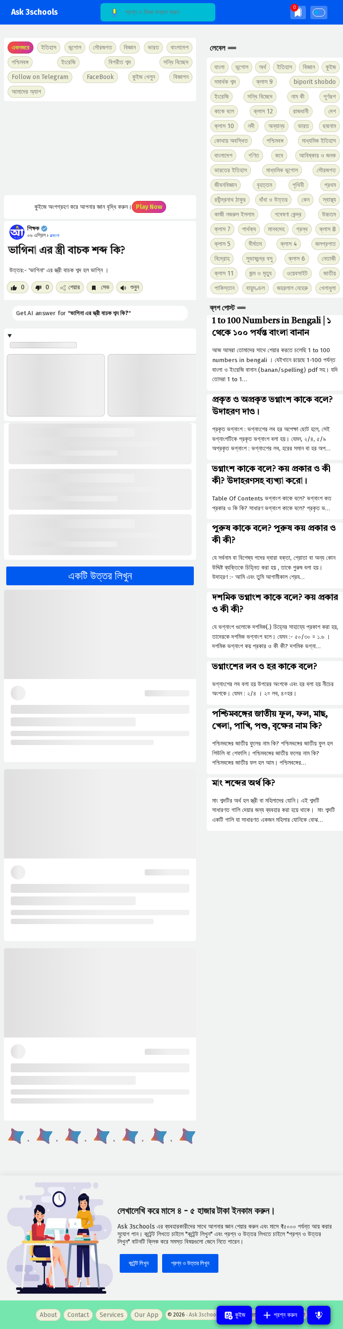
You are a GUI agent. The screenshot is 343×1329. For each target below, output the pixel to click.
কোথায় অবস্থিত (231, 141)
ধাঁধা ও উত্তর (273, 200)
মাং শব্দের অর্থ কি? (243, 783)
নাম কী (298, 96)
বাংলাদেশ (223, 155)
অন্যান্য (276, 126)
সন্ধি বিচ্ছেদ (175, 62)
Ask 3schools (34, 12)
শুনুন (134, 287)
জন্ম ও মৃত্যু (260, 273)
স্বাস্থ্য (329, 200)
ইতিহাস (284, 67)
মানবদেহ (276, 229)
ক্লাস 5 (222, 244)
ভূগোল (241, 67)
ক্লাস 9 (264, 82)
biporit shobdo (314, 82)
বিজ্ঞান (309, 67)
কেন (305, 200)
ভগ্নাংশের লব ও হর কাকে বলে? (264, 666)
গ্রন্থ (302, 229)
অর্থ (262, 67)
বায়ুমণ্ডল (255, 288)
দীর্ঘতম (255, 244)
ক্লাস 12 (263, 111)
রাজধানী (301, 111)
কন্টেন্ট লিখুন (139, 1263)
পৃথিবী (298, 185)
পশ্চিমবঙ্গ (20, 62)
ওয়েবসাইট (297, 273)
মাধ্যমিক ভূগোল (282, 170)
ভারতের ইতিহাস (230, 170)
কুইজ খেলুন (143, 77)
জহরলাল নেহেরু (292, 288)
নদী (251, 126)
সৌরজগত (326, 170)
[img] (298, 12)
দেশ (332, 111)
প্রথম (330, 185)
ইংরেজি (68, 62)
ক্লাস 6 (297, 258)
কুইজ (331, 67)
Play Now (149, 207)
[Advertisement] (100, 148)
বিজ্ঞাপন (180, 77)
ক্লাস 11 (224, 273)
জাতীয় (329, 273)
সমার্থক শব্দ (225, 82)
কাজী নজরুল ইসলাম (234, 214)
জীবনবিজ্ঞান (225, 185)
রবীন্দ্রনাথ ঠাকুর (230, 200)
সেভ (104, 287)
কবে (279, 155)
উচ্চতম (329, 214)
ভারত (303, 126)
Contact (78, 1315)
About (48, 1315)
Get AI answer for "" (72, 313)
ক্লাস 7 (222, 229)
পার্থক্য (249, 229)
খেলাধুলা (327, 288)
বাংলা (219, 67)
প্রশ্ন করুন (284, 1315)
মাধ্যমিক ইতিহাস (319, 141)
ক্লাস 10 (224, 126)
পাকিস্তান (224, 288)
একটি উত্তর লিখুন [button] (100, 576)
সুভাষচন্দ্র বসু (259, 258)
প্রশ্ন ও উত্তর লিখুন (190, 1263)
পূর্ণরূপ (329, 96)
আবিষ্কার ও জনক (317, 155)
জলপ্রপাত (325, 244)
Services (112, 1315)
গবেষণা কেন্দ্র (288, 214)
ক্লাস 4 (288, 244)
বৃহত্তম (264, 185)
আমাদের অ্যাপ (26, 92)
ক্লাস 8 (327, 229)
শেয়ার (74, 287)
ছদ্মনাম (329, 126)
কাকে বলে (224, 111)
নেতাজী (329, 258)
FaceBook (100, 77)
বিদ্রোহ (222, 258)
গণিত (253, 155)
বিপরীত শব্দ (120, 62)
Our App (146, 1315)
